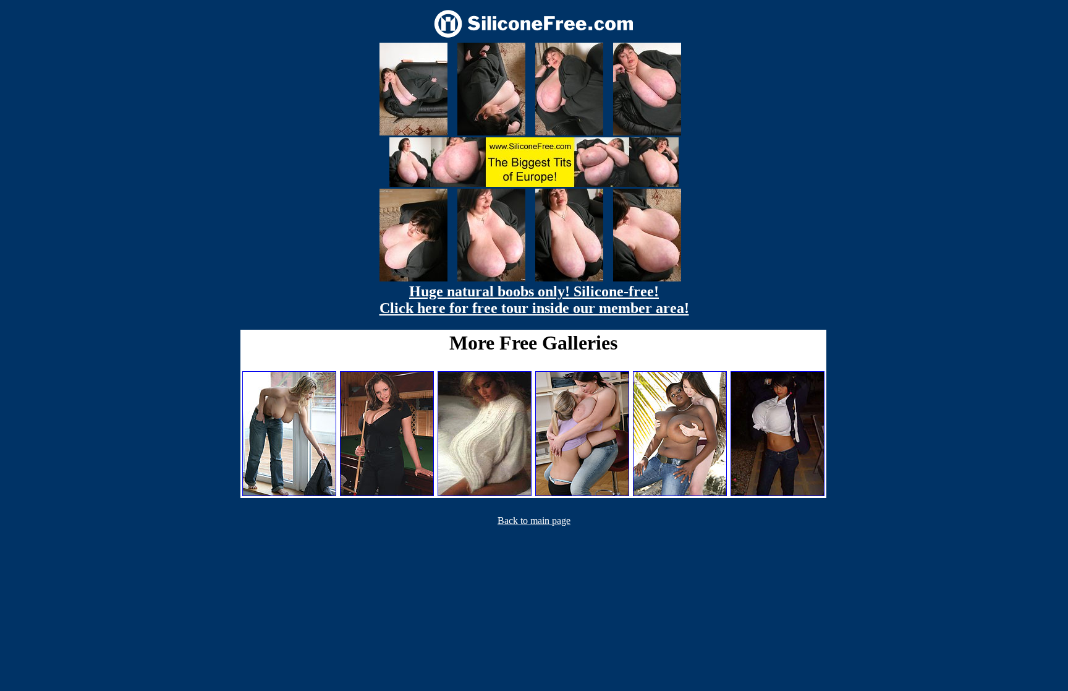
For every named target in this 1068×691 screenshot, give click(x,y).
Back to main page (534, 520)
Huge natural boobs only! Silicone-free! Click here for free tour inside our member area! (534, 299)
